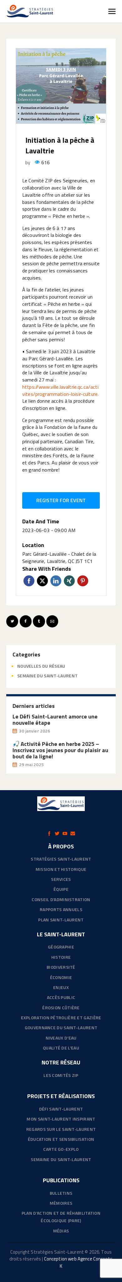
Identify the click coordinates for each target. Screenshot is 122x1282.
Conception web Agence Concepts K (78, 1262)
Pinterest (82, 580)
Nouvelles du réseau (41, 666)
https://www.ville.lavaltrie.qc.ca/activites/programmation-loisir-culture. (60, 390)
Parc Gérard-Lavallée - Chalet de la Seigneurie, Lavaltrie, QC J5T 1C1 (59, 557)
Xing (69, 580)
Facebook (28, 580)
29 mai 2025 (31, 764)
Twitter (42, 580)
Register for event (61, 500)
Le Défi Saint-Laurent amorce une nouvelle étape (55, 719)
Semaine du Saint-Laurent (47, 675)
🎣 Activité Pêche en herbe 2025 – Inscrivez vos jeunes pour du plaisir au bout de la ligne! (60, 750)
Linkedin (55, 580)
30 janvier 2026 (34, 730)
